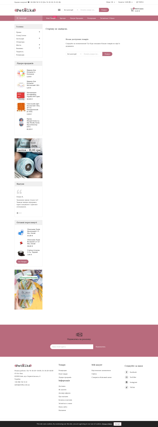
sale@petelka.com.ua (22, 385)
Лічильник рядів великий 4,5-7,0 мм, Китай (33, 242)
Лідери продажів (65, 377)
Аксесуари (20, 39)
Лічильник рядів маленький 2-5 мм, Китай (33, 231)
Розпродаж (20, 55)
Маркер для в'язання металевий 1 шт (33, 83)
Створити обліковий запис (102, 377)
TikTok (132, 387)
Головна (19, 27)
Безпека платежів (65, 400)
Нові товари (63, 374)
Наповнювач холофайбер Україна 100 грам (33, 94)
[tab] (17, 213)
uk (113, 2)
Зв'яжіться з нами (65, 403)
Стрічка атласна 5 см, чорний (33, 251)
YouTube (133, 377)
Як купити (62, 390)
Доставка (62, 386)
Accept (117, 424)
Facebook (133, 372)
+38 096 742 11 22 (36, 2)
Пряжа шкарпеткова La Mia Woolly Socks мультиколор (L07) (33, 123)
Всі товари (22, 262)
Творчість (20, 52)
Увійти (94, 374)
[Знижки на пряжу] (28, 158)
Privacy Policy (107, 424)
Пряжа (18, 32)
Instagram (133, 382)
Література (20, 42)
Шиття (18, 45)
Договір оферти (64, 393)
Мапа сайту (63, 407)
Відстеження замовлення (101, 370)
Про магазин (63, 396)
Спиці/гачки (21, 35)
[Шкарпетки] (28, 289)
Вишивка (19, 48)
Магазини (62, 410)
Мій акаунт (97, 365)
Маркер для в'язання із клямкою (31, 72)
